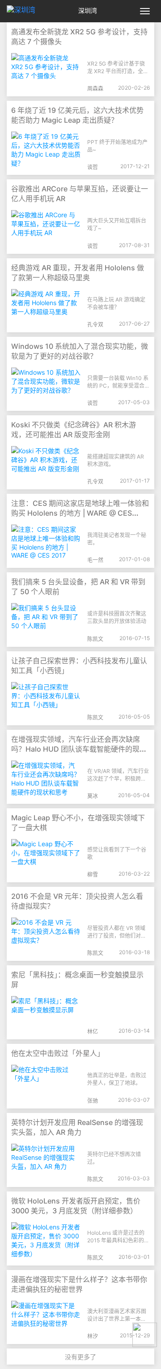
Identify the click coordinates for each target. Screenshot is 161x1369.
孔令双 (95, 324)
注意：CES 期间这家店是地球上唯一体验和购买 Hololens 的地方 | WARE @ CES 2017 (80, 513)
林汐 (92, 1336)
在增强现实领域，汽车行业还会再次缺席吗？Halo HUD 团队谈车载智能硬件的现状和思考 (79, 749)
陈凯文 (95, 639)
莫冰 (92, 796)
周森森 (95, 88)
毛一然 (95, 560)
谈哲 (92, 167)
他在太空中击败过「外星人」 (57, 1053)
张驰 (92, 1100)
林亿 (92, 1031)
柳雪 (92, 874)
